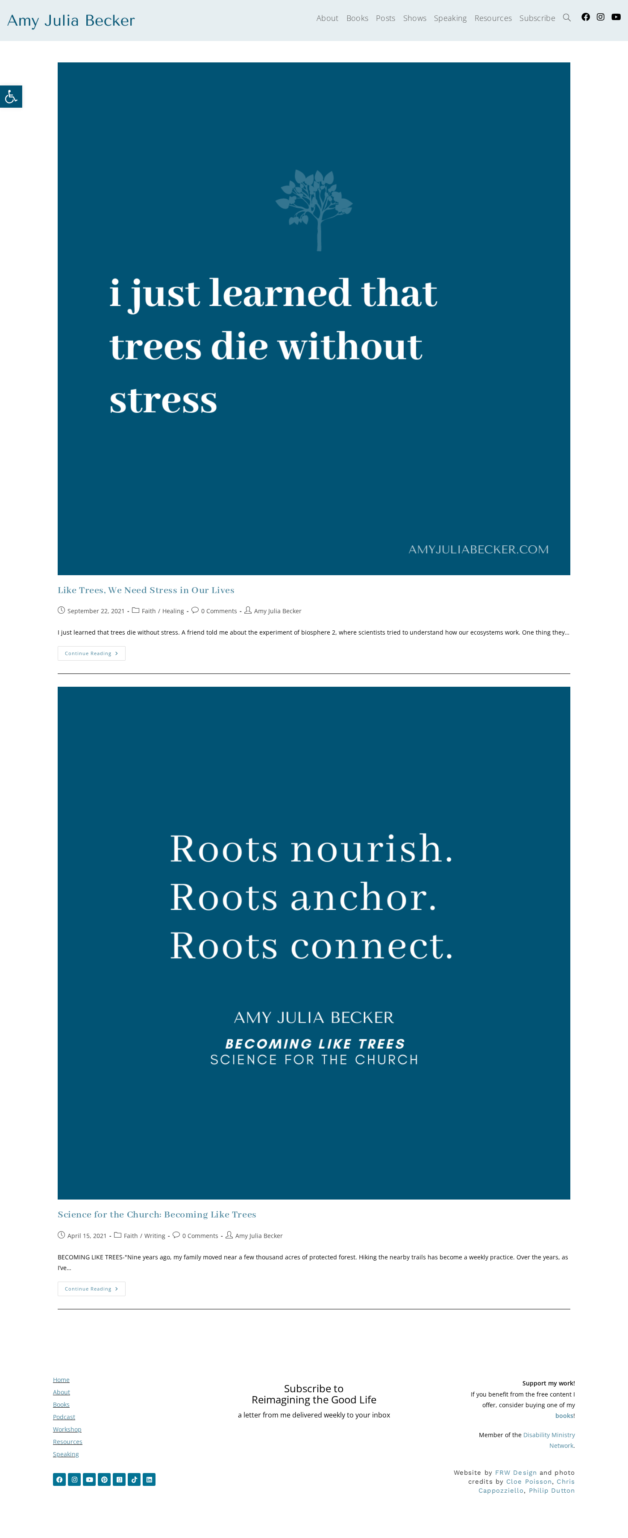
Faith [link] (149, 611)
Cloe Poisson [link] (529, 1481)
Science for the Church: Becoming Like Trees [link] (157, 1215)
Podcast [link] (64, 1417)
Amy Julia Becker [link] (278, 611)
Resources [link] (67, 1442)
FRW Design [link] (516, 1472)
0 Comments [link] (219, 611)
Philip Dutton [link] (552, 1490)
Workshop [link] (67, 1429)
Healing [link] (173, 611)
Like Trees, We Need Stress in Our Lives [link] (146, 591)
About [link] (61, 1392)
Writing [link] (154, 1236)
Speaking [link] (66, 1454)
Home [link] (61, 1380)
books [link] (564, 1416)
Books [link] (61, 1404)
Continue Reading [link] (95, 651)
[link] (11, 96)
